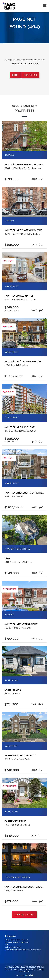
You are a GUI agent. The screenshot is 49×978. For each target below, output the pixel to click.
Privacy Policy (19, 969)
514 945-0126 (15, 947)
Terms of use (31, 969)
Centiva (29, 975)
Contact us (30, 75)
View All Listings (24, 915)
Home (15, 75)
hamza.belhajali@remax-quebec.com (25, 950)
